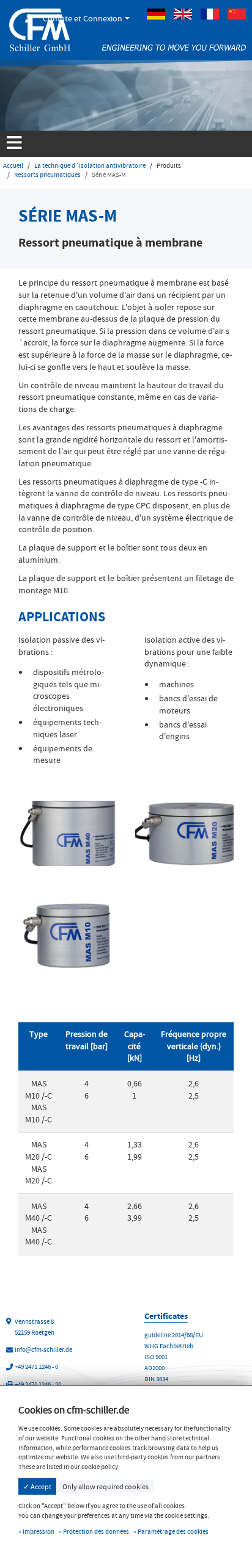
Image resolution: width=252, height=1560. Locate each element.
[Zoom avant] (67, 831)
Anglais (183, 14)
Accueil (13, 165)
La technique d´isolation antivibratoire (90, 165)
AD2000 (154, 1368)
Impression (38, 1531)
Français (210, 14)
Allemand (156, 14)
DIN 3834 (156, 1379)
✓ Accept (37, 1487)
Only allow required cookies (105, 1487)
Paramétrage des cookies (173, 1531)
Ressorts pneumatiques (47, 174)
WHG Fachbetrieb (168, 1346)
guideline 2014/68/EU (173, 1335)
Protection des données (96, 1531)
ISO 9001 (156, 1357)
